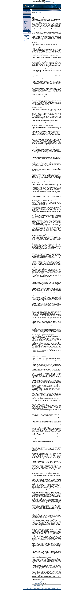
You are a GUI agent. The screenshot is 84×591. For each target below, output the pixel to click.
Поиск (57, 588)
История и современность (26, 24)
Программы (35, 588)
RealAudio (25, 12)
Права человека (26, 19)
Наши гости (25, 18)
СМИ (24, 22)
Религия (25, 27)
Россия (25, 20)
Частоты (49, 588)
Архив (41, 588)
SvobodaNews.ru (48, 1)
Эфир (39, 588)
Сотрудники (54, 588)
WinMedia (28, 12)
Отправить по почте (38, 585)
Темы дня (31, 588)
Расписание (45, 588)
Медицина (25, 25)
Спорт (24, 28)
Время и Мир (26, 21)
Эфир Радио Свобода (26, 11)
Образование (26, 26)
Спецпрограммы (26, 29)
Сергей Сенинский (38, 12)
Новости (27, 588)
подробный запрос (26, 33)
